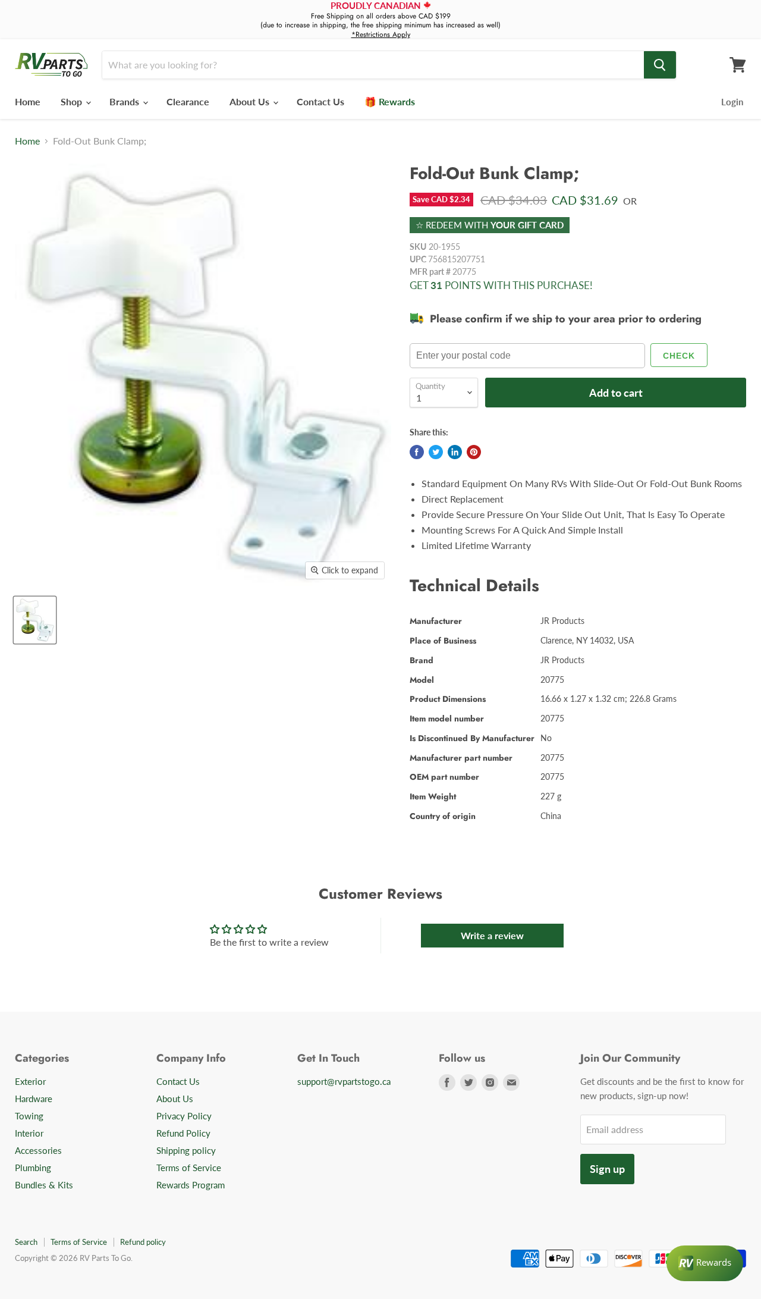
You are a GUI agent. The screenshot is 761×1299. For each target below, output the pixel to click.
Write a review (492, 935)
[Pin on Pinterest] (474, 452)
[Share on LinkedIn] (455, 452)
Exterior (30, 1081)
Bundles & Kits (44, 1184)
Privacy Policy (184, 1115)
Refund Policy (183, 1133)
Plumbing (33, 1167)
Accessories (38, 1150)
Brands (125, 101)
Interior (29, 1133)
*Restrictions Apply (380, 34)
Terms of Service (188, 1167)
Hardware (33, 1098)
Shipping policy (186, 1150)
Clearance (187, 101)
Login (732, 101)
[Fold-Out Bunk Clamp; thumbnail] (35, 620)
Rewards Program (190, 1184)
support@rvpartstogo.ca (344, 1081)
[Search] (660, 65)
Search (26, 1242)
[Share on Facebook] (417, 452)
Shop (72, 101)
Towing (29, 1115)
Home (27, 101)
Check (679, 355)
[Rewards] (704, 1263)
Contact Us (320, 101)
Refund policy (143, 1242)
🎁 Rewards (389, 101)
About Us (250, 101)
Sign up (607, 1168)
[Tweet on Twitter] (436, 452)
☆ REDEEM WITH (490, 224)
